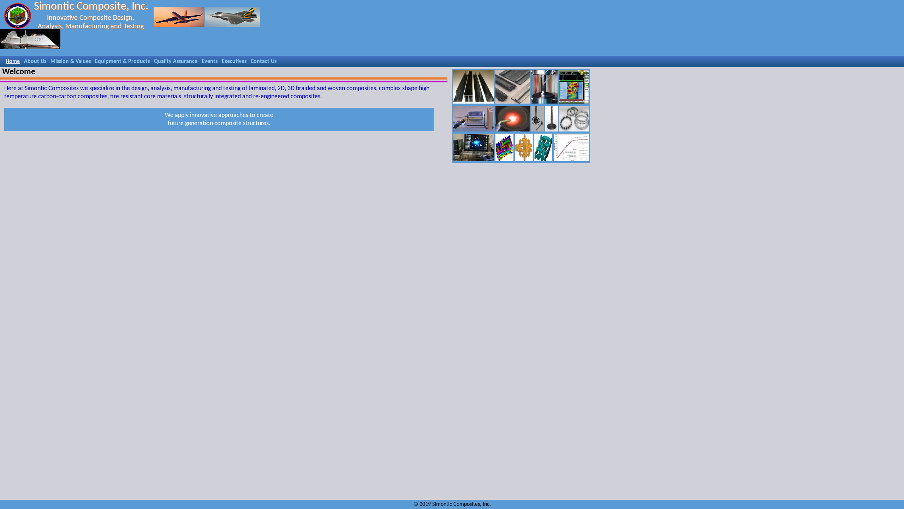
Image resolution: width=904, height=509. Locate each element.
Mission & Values (70, 61)
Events (210, 61)
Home (13, 61)
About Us (35, 61)
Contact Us (263, 61)
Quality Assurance (175, 61)
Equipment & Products (122, 61)
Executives (234, 61)
